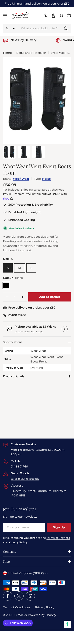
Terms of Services (58, 538)
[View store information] (65, 329)
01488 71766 (19, 466)
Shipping (27, 189)
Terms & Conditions (16, 607)
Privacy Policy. (18, 542)
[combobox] (37, 28)
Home (7, 53)
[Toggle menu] (5, 15)
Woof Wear (21, 178)
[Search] (66, 28)
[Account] (61, 15)
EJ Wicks (20, 615)
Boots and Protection (31, 53)
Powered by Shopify (42, 615)
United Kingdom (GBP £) (26, 573)
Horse (46, 178)
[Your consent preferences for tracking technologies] (67, 624)
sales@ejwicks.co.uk (25, 478)
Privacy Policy (44, 607)
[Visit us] (53, 15)
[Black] (6, 285)
